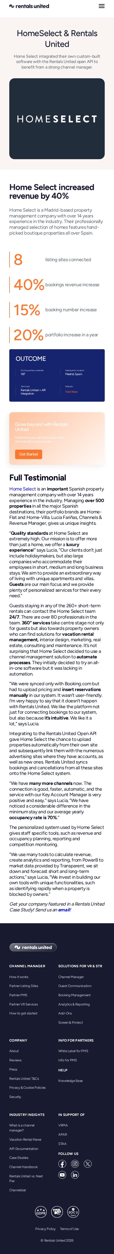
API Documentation (23, 1149)
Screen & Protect (70, 1022)
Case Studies (18, 1158)
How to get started (23, 1013)
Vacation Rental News (25, 1139)
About (14, 1051)
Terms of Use (69, 1229)
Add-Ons (65, 1013)
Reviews (15, 1060)
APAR (62, 1134)
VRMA (63, 1125)
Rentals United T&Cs (24, 1079)
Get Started (28, 454)
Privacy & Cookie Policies (27, 1088)
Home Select (23, 489)
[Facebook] (62, 1164)
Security (15, 1097)
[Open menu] (102, 6)
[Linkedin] (75, 1175)
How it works (18, 977)
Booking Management (74, 995)
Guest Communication (74, 986)
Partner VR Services (23, 1004)
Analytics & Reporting (74, 1004)
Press (13, 1069)
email (63, 910)
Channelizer (17, 1190)
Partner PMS (18, 995)
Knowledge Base (70, 1081)
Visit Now (71, 391)
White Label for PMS (73, 1051)
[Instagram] (75, 1164)
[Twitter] (88, 1164)
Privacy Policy (45, 1229)
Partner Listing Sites (23, 986)
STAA (62, 1144)
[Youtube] (62, 1175)
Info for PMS (67, 1060)
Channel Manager (71, 977)
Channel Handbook (23, 1167)
